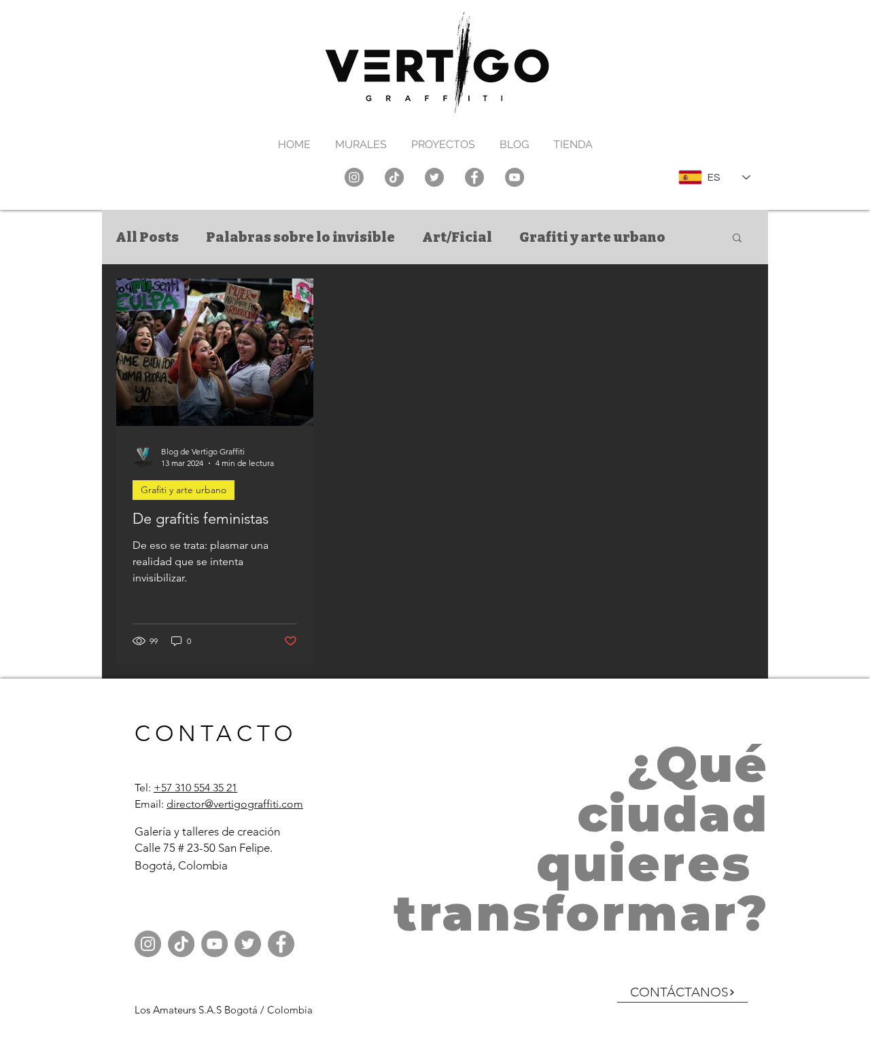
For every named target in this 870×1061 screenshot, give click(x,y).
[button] (737, 239)
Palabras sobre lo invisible (300, 237)
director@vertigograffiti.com (235, 803)
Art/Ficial (457, 237)
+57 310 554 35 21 (195, 787)
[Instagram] (354, 177)
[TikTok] (394, 177)
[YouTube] (514, 177)
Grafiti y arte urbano (592, 237)
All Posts (147, 237)
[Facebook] (474, 177)
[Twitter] (434, 177)
